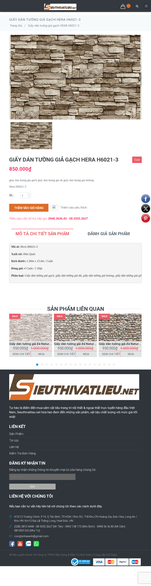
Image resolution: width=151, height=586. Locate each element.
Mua (41, 354)
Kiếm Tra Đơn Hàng (22, 453)
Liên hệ (14, 447)
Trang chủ (16, 25)
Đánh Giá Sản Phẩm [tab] (109, 233)
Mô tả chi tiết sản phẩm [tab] (42, 233)
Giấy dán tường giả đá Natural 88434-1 (37, 344)
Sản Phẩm (16, 434)
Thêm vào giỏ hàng (28, 208)
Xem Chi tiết (22, 354)
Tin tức (14, 440)
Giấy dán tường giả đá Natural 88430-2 (82, 344)
